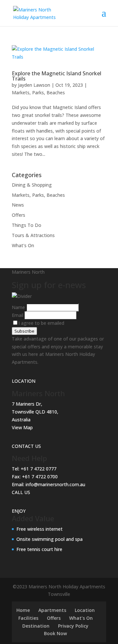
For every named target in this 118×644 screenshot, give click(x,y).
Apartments (52, 610)
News (18, 205)
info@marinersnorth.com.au (55, 484)
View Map (22, 427)
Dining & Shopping (32, 185)
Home (23, 610)
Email (18, 315)
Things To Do (26, 225)
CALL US (21, 492)
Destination (35, 626)
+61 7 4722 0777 (38, 469)
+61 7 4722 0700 (40, 476)
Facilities (28, 618)
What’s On (81, 618)
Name (19, 307)
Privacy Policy (73, 626)
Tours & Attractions (33, 235)
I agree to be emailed (41, 323)
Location (85, 610)
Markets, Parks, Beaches (38, 92)
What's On (23, 245)
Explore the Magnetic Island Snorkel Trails (56, 76)
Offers (18, 215)
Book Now (55, 633)
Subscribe (24, 331)
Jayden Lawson (34, 85)
